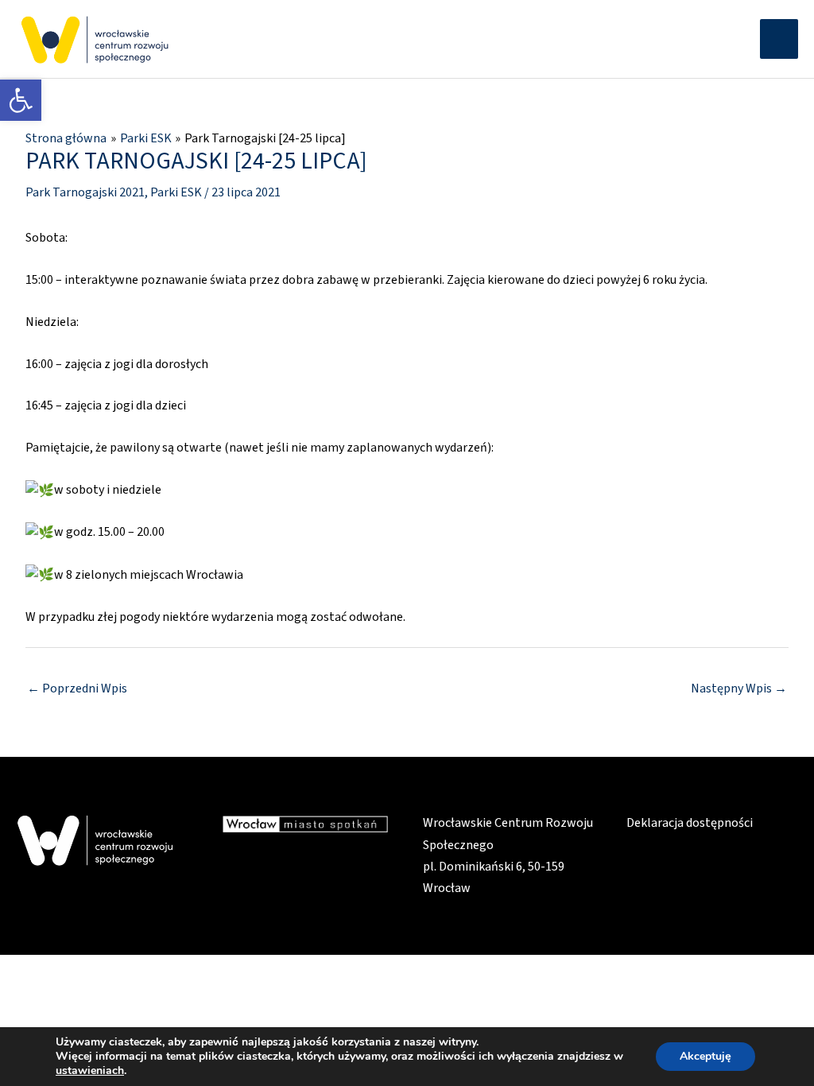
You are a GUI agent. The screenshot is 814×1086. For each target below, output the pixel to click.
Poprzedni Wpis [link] (77, 688)
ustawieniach (90, 1071)
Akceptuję (705, 1056)
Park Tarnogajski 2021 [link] (85, 192)
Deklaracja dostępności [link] (689, 823)
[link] (20, 100)
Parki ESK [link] (176, 192)
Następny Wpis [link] (739, 688)
